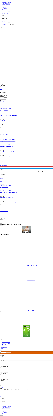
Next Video (1, 181)
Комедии (3, 6)
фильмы (2, 340)
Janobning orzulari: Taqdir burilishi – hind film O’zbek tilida (7, 141)
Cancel (0, 83)
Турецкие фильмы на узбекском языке (6, 3)
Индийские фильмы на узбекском (4, 24)
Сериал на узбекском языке (4, 8)
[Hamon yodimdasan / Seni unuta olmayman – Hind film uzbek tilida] (6, 113)
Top (0, 396)
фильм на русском (4, 5)
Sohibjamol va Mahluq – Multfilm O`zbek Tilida (32, 265)
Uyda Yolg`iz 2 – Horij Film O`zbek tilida (31, 280)
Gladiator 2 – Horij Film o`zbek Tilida (31, 295)
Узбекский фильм (4, 7)
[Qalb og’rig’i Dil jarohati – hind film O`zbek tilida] (5, 144)
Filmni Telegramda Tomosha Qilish (3, 165)
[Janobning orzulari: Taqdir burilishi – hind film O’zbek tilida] (8, 139)
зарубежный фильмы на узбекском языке (6, 2)
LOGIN (2, 9)
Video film (3, 345)
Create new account (6, 13)
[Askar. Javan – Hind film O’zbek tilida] (4, 134)
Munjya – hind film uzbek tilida (4, 110)
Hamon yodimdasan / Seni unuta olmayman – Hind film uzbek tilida (8, 115)
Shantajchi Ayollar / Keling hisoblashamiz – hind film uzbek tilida (8, 125)
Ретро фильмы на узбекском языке (6, 4)
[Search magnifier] (0, 353)
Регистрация (2, 387)
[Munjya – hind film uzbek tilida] (6, 108)
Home (0, 24)
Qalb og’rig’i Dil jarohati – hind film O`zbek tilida (6, 146)
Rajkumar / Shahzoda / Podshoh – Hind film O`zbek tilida (7, 151)
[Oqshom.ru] (3, 0)
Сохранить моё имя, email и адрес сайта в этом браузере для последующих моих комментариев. (11, 224)
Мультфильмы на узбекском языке (4, 346)
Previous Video (1, 178)
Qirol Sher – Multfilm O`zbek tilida (30, 310)
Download (1, 89)
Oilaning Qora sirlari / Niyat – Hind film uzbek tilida (6, 120)
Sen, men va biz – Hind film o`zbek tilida (5, 156)
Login (3, 13)
